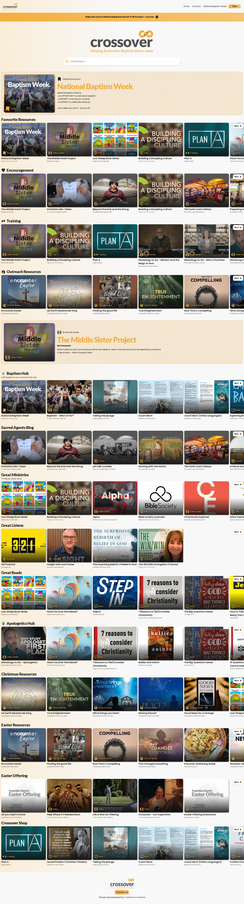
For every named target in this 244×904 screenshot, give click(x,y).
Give (234, 6)
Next (236, 126)
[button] (122, 17)
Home (186, 6)
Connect (196, 6)
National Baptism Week (215, 6)
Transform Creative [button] (135, 897)
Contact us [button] (122, 892)
